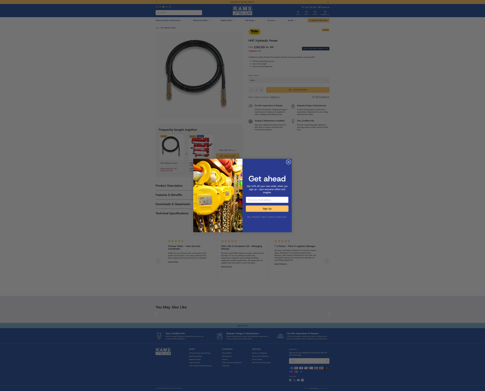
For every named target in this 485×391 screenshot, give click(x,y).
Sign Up (267, 208)
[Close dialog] (288, 162)
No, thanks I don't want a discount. (267, 216)
